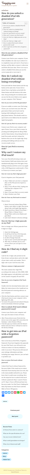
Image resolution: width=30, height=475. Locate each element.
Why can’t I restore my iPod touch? (13, 35)
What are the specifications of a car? (14, 433)
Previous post (15, 410)
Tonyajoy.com (8, 3)
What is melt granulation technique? (14, 440)
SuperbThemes (15, 472)
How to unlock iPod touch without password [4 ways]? (13, 44)
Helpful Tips (6, 459)
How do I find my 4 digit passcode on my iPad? (15, 38)
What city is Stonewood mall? (12, 444)
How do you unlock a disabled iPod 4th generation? (14, 26)
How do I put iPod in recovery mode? (14, 33)
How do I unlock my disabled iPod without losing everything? (13, 30)
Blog (4, 456)
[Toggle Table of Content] (25, 23)
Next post (15, 416)
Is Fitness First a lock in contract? (13, 430)
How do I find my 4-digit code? (12, 41)
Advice (5, 401)
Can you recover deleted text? (12, 437)
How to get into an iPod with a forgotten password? (15, 47)
